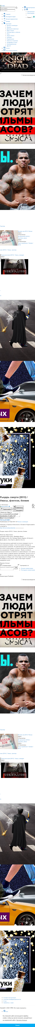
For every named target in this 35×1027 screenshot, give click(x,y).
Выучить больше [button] (21, 1020)
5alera (6, 506)
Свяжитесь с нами (8, 1003)
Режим (29, 17)
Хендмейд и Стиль (12, 42)
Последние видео (10, 16)
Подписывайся (7, 509)
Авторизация (30, 11)
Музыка (9, 27)
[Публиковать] (16, 567)
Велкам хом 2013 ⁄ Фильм (25, 231)
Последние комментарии (28, 570)
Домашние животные (13, 29)
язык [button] (6, 1011)
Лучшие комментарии (27, 568)
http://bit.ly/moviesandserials (7, 528)
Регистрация (30, 13)
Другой (9, 46)
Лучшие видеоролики (11, 19)
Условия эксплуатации (9, 997)
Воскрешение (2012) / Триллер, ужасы (24, 237)
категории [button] (8, 24)
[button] (27, 10)
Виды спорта (10, 30)
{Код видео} (19, 510)
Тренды (7, 21)
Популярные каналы (11, 50)
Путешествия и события (13, 32)
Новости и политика (12, 40)
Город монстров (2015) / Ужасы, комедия (12, 255)
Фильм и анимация (12, 25)
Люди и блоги (10, 35)
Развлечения (10, 39)
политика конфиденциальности (12, 999)
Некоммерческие (11, 44)
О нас (5, 1001)
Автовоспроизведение (29, 75)
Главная (7, 14)
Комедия (9, 37)
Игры (8, 34)
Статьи (7, 48)
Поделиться (19, 507)
